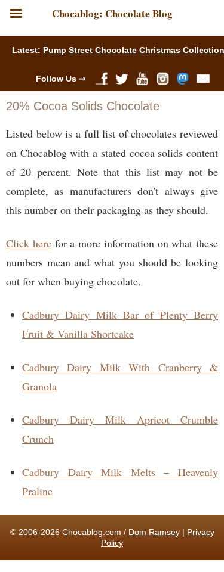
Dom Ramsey (154, 532)
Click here (28, 243)
